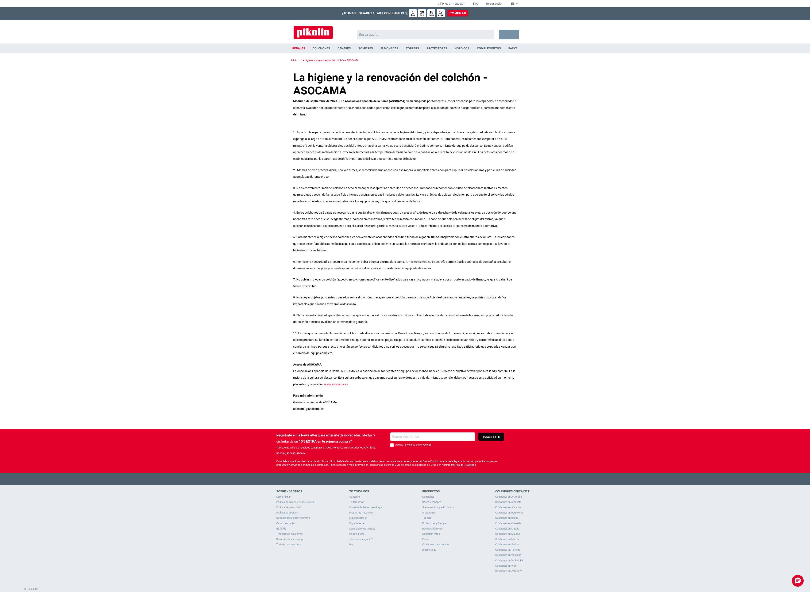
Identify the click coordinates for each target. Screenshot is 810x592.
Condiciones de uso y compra (293, 517)
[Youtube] (405, 479)
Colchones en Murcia (507, 539)
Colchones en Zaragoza (508, 571)
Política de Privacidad (419, 444)
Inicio (294, 60)
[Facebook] (389, 479)
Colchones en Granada (508, 523)
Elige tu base (356, 523)
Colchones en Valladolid (509, 560)
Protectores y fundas (434, 523)
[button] (512, 4)
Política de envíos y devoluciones (295, 502)
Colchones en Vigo (506, 565)
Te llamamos (356, 502)
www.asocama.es (336, 384)
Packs (425, 539)
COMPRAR (458, 13)
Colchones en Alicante (508, 507)
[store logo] (313, 30)
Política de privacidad (288, 507)
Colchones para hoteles (435, 544)
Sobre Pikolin (283, 496)
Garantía (281, 528)
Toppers (426, 517)
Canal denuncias (286, 523)
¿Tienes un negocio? (451, 3)
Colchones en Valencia (508, 555)
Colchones (428, 496)
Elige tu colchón (358, 517)
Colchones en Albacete (508, 502)
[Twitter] (397, 479)
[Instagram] (413, 479)
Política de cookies (287, 512)
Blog (475, 3)
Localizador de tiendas (362, 528)
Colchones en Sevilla (507, 544)
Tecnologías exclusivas (289, 533)
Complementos (431, 533)
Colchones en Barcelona (509, 512)
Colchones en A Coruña (508, 496)
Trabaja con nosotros (288, 544)
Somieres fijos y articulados (438, 507)
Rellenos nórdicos (432, 528)
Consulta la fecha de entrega (365, 507)
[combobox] (426, 34)
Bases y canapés (431, 502)
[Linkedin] (422, 479)
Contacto (354, 496)
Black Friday (429, 549)
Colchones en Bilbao (506, 517)
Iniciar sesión (494, 3)
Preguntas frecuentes (361, 512)
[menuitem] (299, 48)
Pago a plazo (356, 533)
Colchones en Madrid (507, 528)
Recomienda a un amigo (290, 539)
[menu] (405, 48)
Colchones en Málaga (507, 533)
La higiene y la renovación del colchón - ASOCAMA (330, 60)
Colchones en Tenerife (507, 549)
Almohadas (429, 512)
